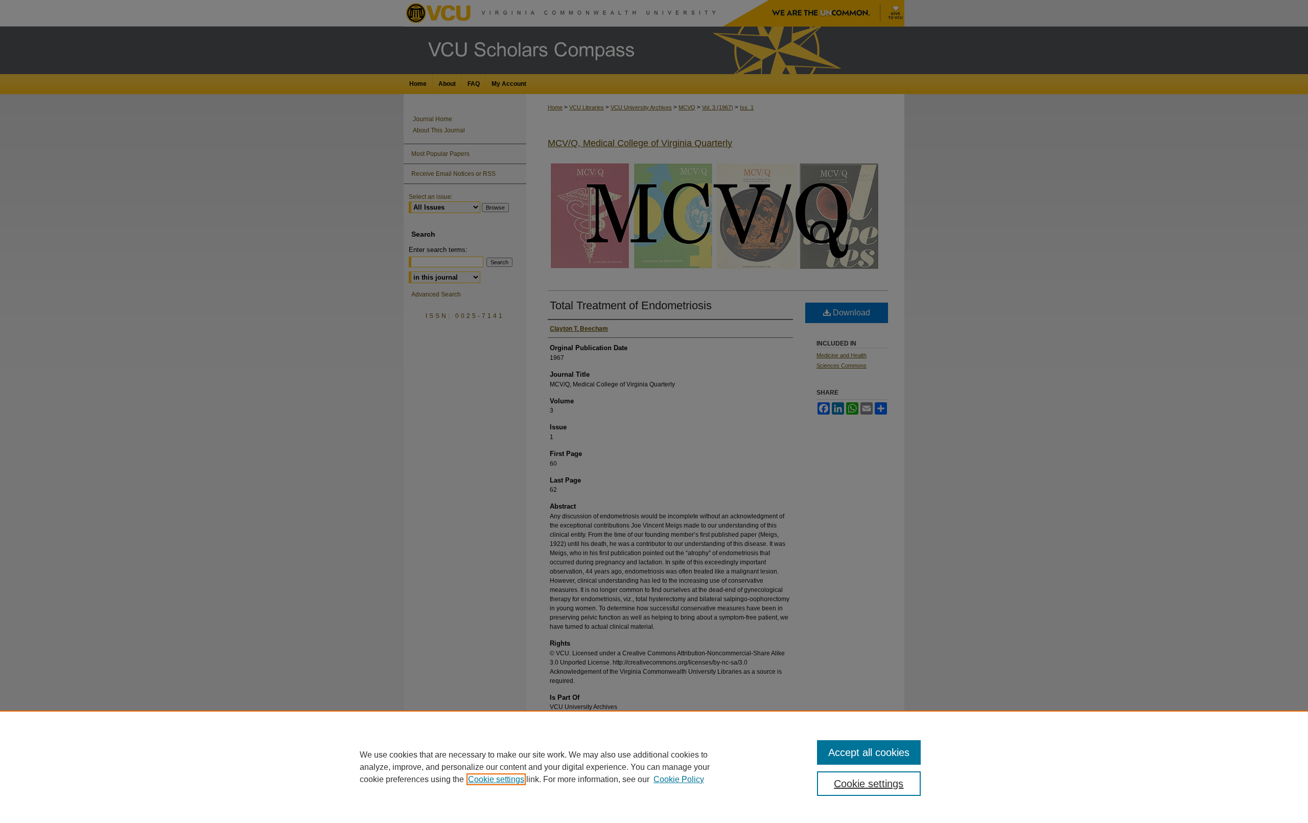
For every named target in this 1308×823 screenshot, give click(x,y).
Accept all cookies (868, 752)
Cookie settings (496, 779)
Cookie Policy (678, 779)
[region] (654, 767)
